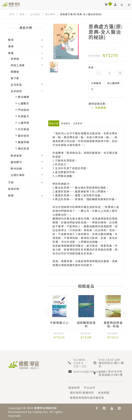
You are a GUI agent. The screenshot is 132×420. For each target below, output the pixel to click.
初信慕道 (23, 129)
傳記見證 (23, 148)
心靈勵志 (23, 103)
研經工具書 (18, 65)
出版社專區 (18, 175)
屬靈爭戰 (23, 142)
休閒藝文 (23, 116)
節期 (11, 195)
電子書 (15, 78)
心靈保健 (23, 123)
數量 (92, 67)
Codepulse (40, 412)
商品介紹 (53, 123)
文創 (11, 182)
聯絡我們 (74, 388)
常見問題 (103, 393)
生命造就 (35, 14)
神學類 (15, 59)
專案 (11, 46)
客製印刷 (13, 189)
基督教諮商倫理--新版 (113, 324)
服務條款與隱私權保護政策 (87, 398)
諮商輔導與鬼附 (86, 324)
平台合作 (89, 388)
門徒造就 (23, 110)
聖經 (11, 40)
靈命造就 (23, 135)
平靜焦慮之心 (59, 323)
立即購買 (96, 83)
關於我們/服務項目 (82, 393)
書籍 (22, 14)
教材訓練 (16, 168)
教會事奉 (16, 155)
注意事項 (77, 123)
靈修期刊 (16, 162)
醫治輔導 (50, 14)
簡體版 (15, 72)
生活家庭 (16, 84)
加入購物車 (113, 83)
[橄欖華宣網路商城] (11, 4)
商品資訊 (65, 123)
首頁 (11, 14)
